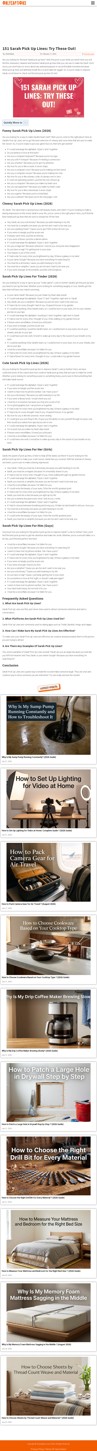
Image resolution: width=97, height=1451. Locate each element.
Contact (62, 1449)
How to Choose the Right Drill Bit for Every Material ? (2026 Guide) (33, 1197)
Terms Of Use (51, 1449)
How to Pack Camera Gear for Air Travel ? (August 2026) (29, 904)
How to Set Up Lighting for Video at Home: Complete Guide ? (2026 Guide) (37, 830)
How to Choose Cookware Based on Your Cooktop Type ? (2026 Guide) (35, 977)
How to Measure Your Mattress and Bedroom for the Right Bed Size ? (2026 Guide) (41, 1271)
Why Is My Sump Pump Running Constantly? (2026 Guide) (29, 757)
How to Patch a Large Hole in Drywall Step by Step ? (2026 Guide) (33, 1124)
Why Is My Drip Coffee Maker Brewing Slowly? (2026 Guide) (30, 1051)
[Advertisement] (48, 23)
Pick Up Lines (89, 54)
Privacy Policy (37, 1449)
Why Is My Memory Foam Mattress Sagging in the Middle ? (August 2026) (36, 1344)
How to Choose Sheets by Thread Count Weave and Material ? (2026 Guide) (38, 1418)
